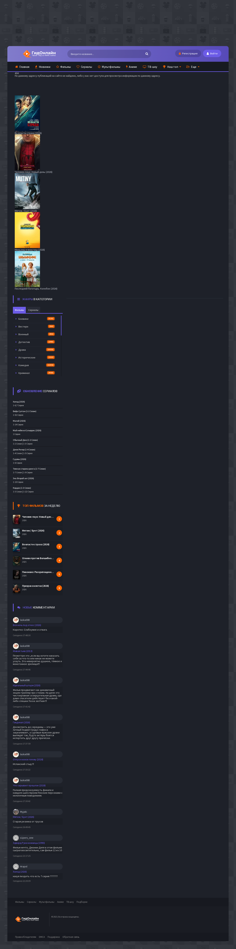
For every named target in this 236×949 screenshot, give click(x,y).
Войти (214, 53)
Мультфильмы (110, 67)
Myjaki (23, 811)
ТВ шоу (70, 901)
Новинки (44, 67)
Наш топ (172, 67)
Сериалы (86, 67)
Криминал (35, 373)
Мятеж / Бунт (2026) (23, 817)
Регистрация (189, 53)
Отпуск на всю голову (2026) (28, 759)
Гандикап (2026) (21, 722)
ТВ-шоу (152, 67)
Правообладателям (25, 936)
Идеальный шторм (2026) (26, 685)
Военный (35, 334)
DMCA (42, 936)
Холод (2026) (20, 871)
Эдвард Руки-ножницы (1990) (29, 843)
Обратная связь (71, 936)
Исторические (35, 357)
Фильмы (65, 67)
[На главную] (39, 53)
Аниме (132, 67)
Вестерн (35, 326)
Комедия (35, 365)
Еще (193, 67)
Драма (35, 349)
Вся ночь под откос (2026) (27, 625)
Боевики (35, 318)
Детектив (35, 342)
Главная (24, 67)
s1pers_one (26, 837)
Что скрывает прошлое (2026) (29, 785)
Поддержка (54, 936)
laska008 (25, 620)
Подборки (82, 901)
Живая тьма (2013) (22, 651)
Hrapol (23, 866)
